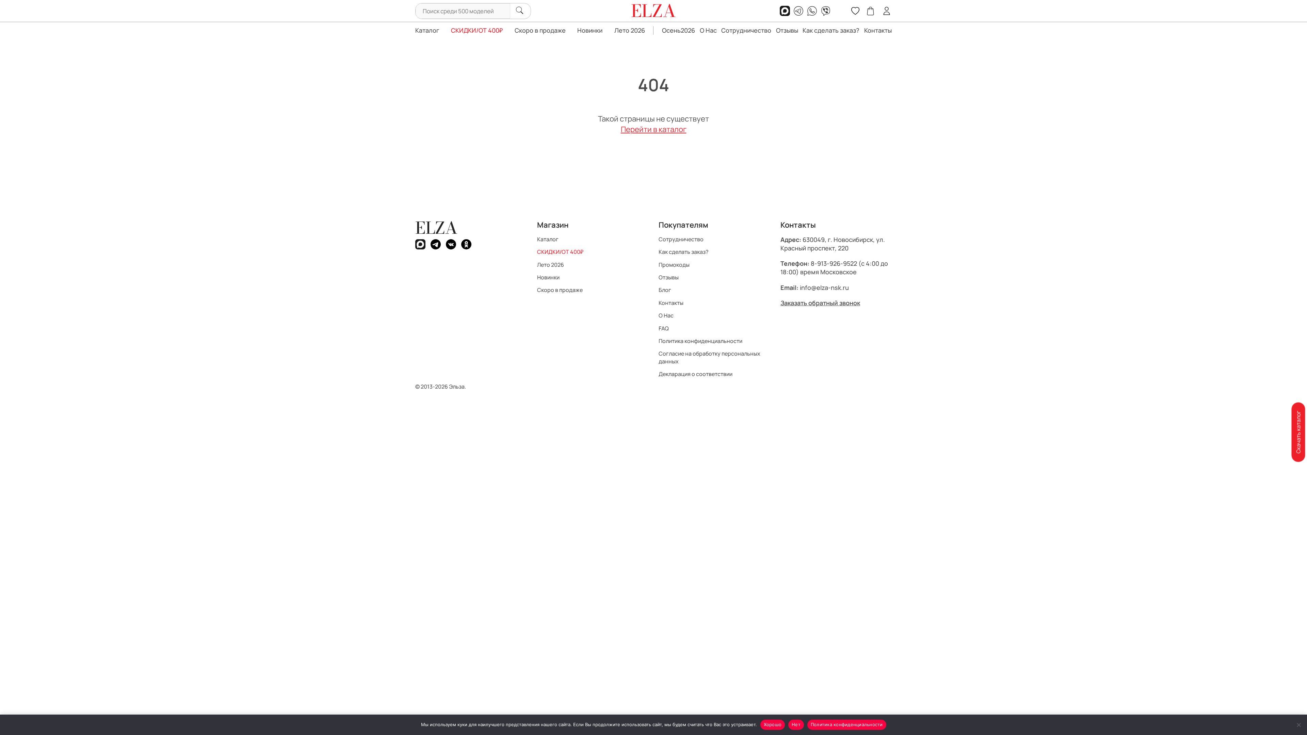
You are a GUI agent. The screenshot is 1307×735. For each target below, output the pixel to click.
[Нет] (1298, 724)
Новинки (589, 30)
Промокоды (674, 264)
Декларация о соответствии (695, 374)
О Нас (708, 30)
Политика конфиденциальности (700, 341)
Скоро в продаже (540, 30)
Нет (796, 724)
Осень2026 (678, 30)
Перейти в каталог (654, 129)
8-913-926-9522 (834, 263)
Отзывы (787, 30)
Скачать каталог (1298, 432)
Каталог (427, 30)
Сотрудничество (746, 30)
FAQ (664, 328)
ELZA (436, 227)
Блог (665, 290)
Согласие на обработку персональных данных (709, 357)
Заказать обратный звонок (820, 303)
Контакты (878, 30)
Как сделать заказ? (831, 30)
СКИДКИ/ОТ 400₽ (477, 30)
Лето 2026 (629, 30)
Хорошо (773, 724)
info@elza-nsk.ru (824, 287)
